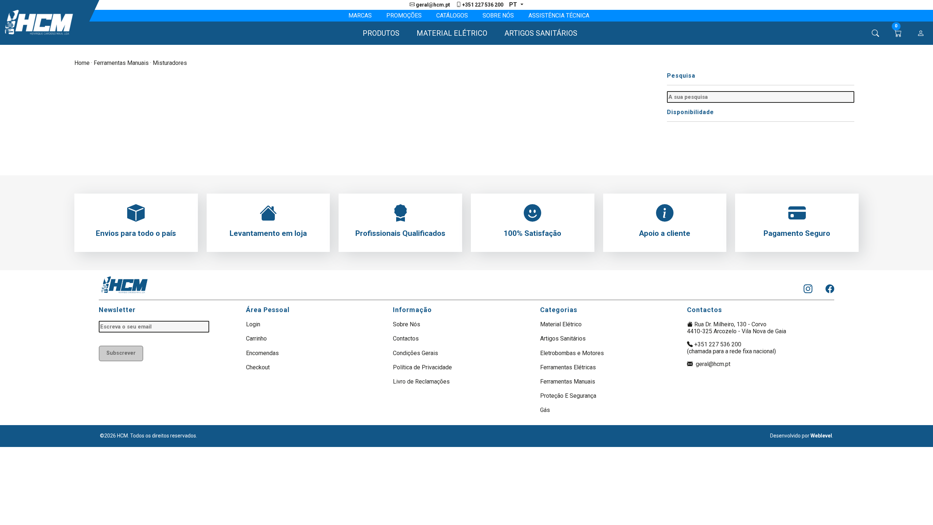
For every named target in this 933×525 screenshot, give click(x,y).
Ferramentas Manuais (121, 62)
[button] (377, 33)
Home (82, 62)
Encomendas (262, 353)
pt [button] (514, 4)
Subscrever (121, 353)
